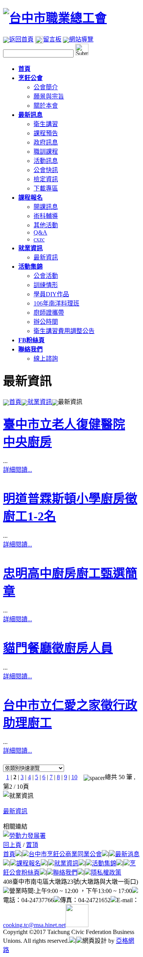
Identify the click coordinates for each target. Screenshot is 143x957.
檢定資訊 (46, 179)
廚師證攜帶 (49, 312)
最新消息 (127, 854)
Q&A (40, 232)
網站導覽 (81, 39)
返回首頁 (21, 39)
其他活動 (46, 225)
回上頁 (12, 845)
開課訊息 (46, 207)
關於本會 (46, 105)
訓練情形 (46, 285)
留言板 (52, 39)
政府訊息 (46, 142)
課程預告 (46, 133)
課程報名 (28, 863)
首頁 (15, 402)
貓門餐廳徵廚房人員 (58, 648)
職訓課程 (46, 151)
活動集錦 (104, 863)
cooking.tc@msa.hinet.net (34, 925)
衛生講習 (46, 124)
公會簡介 (46, 87)
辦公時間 (46, 321)
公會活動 (46, 275)
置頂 (32, 845)
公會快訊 (46, 170)
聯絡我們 (65, 872)
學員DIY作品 (51, 294)
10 (74, 777)
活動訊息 (46, 161)
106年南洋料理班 (56, 303)
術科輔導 (46, 216)
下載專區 (46, 188)
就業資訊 (39, 402)
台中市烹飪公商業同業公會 (65, 854)
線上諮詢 (46, 358)
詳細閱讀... (17, 469)
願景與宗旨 (49, 96)
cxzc (39, 239)
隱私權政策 (106, 872)
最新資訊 (46, 257)
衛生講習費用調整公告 (64, 331)
